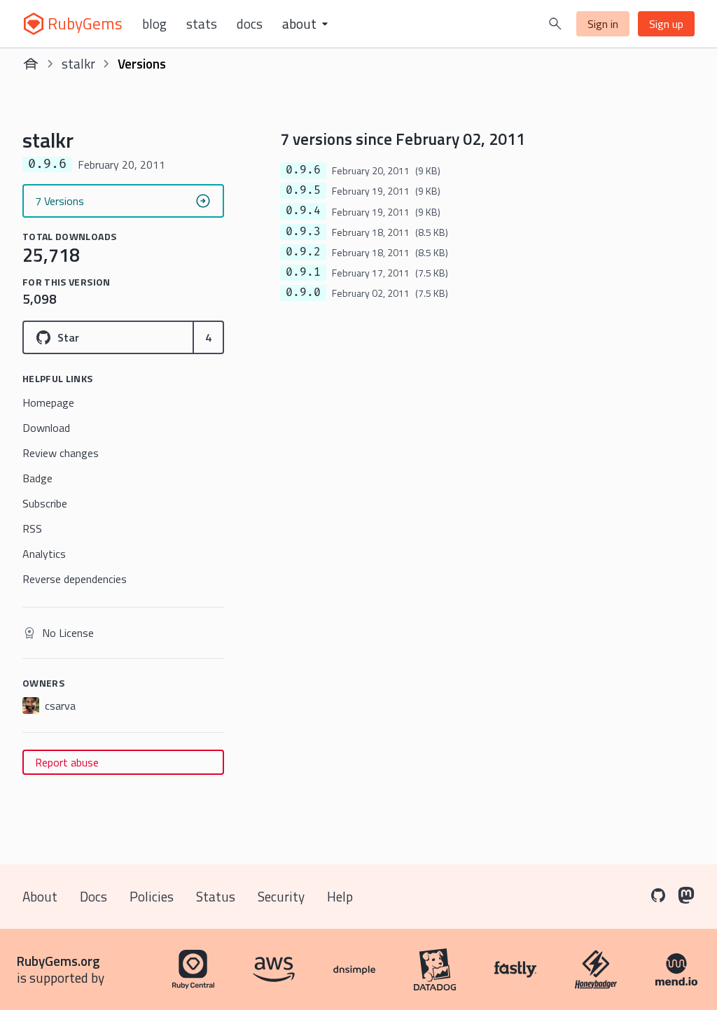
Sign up (666, 23)
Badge (37, 478)
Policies (152, 896)
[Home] (31, 63)
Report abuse (67, 762)
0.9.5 (303, 190)
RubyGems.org (58, 961)
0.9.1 (303, 272)
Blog (154, 24)
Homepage (48, 402)
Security (281, 896)
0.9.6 (303, 170)
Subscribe (44, 503)
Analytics (44, 553)
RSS (32, 528)
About (39, 896)
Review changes (60, 452)
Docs (250, 24)
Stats (201, 24)
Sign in (602, 23)
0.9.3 (303, 232)
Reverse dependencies (74, 578)
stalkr (78, 63)
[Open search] (555, 23)
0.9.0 (303, 293)
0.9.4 (303, 211)
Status (215, 896)
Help (340, 896)
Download (46, 427)
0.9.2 (303, 252)
